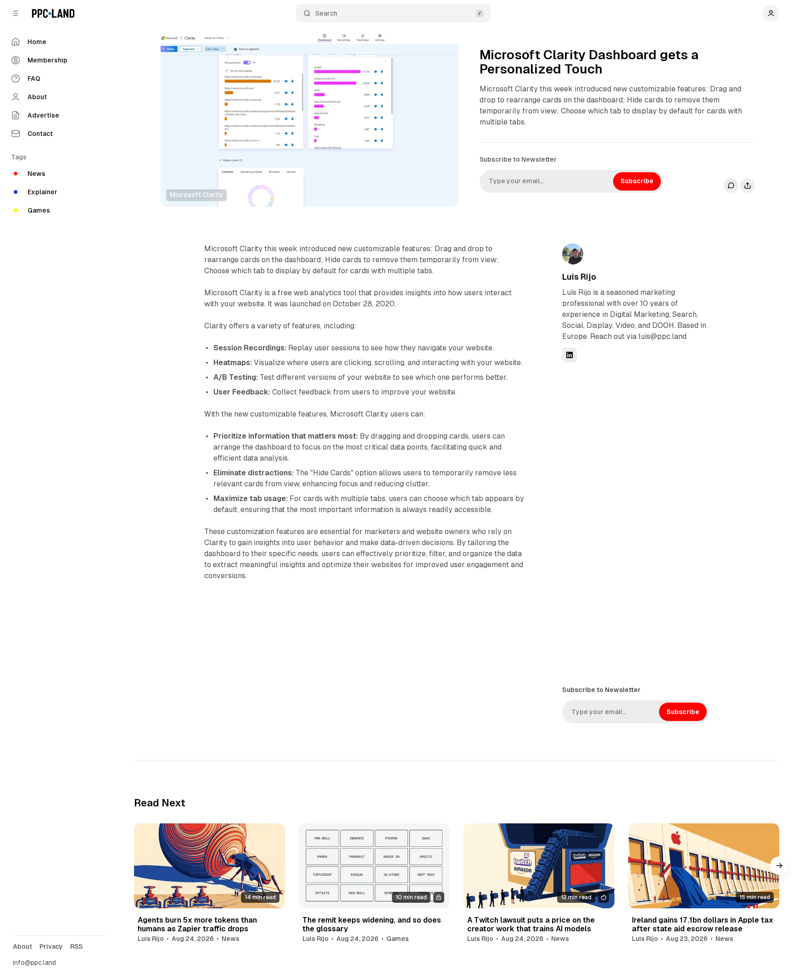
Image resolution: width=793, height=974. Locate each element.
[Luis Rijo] (572, 254)
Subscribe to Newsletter (518, 159)
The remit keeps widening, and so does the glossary (371, 924)
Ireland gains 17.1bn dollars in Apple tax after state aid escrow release (702, 924)
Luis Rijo (579, 277)
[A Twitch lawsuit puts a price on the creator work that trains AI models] (539, 865)
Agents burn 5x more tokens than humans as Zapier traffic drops (197, 924)
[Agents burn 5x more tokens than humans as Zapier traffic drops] (209, 865)
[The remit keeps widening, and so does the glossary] (374, 865)
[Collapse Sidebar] (15, 13)
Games (397, 938)
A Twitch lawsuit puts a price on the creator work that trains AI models (531, 924)
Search (326, 13)
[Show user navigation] (771, 13)
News (231, 938)
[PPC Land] (53, 13)
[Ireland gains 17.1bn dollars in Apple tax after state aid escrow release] (703, 865)
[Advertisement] (631, 523)
